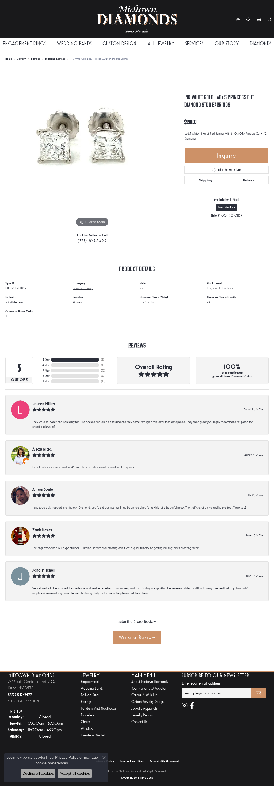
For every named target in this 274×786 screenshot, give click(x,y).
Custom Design (119, 43)
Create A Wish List (144, 695)
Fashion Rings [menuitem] (90, 695)
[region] (92, 148)
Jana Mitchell (43, 570)
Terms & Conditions (132, 761)
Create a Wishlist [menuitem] (93, 735)
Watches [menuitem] (87, 728)
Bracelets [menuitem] (87, 715)
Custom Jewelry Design (147, 702)
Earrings (35, 58)
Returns (248, 180)
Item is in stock (226, 207)
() (102, 360)
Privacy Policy (66, 757)
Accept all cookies (75, 773)
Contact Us (139, 722)
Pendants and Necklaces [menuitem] (98, 708)
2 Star (46, 376)
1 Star (46, 381)
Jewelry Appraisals (144, 708)
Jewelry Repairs (142, 715)
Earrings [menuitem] (86, 702)
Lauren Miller (43, 403)
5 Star (46, 360)
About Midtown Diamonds (149, 681)
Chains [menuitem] (85, 722)
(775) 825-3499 (92, 240)
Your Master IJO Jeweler (148, 688)
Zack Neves (42, 529)
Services (194, 43)
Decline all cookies (38, 773)
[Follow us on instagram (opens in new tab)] (184, 705)
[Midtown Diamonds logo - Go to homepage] (137, 19)
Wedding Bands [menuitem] (92, 688)
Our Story (227, 43)
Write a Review (137, 637)
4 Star (45, 365)
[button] (238, 19)
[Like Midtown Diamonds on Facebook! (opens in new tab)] (192, 705)
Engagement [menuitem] (90, 681)
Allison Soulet (43, 489)
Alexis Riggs (42, 449)
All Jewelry (161, 43)
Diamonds (260, 43)
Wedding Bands (74, 43)
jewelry (21, 58)
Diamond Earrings (55, 58)
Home (8, 58)
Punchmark (145, 778)
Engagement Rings (24, 43)
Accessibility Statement (164, 761)
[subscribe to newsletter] (258, 693)
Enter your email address (201, 683)
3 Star (46, 370)
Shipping (205, 180)
